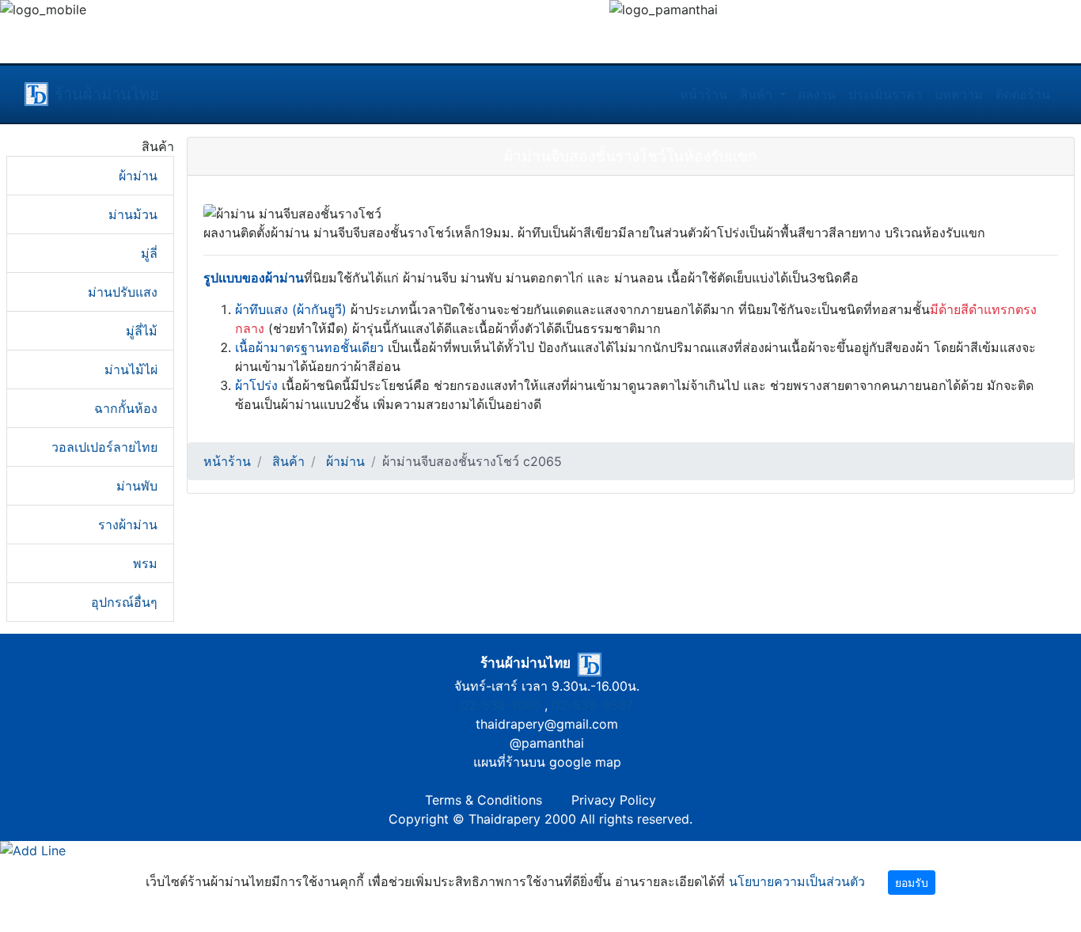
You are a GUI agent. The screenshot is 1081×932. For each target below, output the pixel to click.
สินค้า (758, 94)
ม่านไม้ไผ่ (130, 369)
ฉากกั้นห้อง (125, 408)
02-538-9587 (592, 705)
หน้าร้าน (703, 94)
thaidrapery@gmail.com (547, 724)
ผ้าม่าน (138, 176)
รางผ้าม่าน (127, 524)
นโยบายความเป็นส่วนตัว (797, 881)
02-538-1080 (500, 705)
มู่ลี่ (149, 253)
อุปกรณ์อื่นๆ (124, 602)
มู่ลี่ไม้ (141, 331)
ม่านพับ (136, 486)
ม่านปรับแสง (122, 292)
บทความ (959, 94)
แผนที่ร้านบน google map (547, 762)
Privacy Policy (613, 800)
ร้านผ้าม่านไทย (107, 94)
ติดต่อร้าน (1023, 94)
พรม (145, 563)
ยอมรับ (911, 882)
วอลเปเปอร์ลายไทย (104, 447)
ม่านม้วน (132, 214)
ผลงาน (817, 94)
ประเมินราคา (885, 94)
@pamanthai (547, 743)
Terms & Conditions (483, 800)
